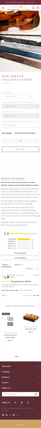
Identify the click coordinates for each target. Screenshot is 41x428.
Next (39, 318)
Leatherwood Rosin (10, 333)
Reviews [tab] (5, 265)
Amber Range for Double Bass (10, 336)
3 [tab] (22, 356)
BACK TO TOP (20, 425)
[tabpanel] (10, 325)
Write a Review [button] (21, 253)
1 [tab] (16, 356)
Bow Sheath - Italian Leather (9, 290)
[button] (35, 295)
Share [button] (5, 295)
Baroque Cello (30, 329)
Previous (2, 318)
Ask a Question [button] (21, 258)
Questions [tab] (17, 265)
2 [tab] (20, 356)
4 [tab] (25, 356)
